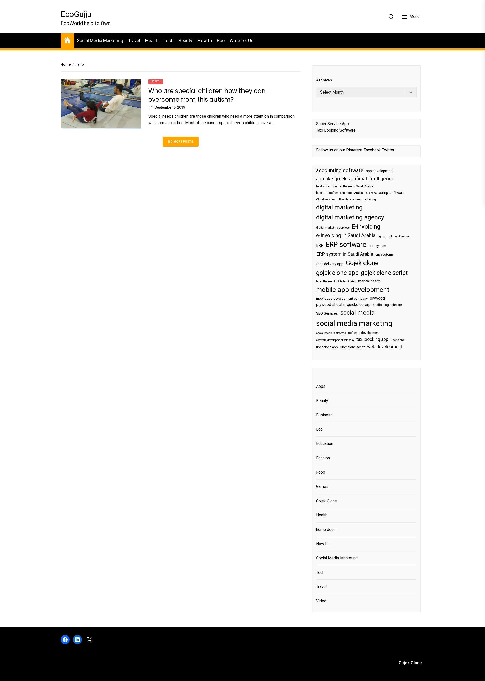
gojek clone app (337, 272)
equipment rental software (394, 236)
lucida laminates (345, 281)
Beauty (185, 40)
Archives (324, 80)
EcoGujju (76, 14)
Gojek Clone (326, 500)
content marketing (363, 199)
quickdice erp (359, 304)
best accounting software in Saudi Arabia (344, 186)
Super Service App (332, 123)
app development (380, 171)
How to (205, 40)
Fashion (323, 458)
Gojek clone (362, 263)
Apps (320, 386)
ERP (320, 245)
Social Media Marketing (100, 40)
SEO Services (327, 313)
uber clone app (327, 347)
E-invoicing (366, 226)
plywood (377, 298)
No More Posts (180, 141)
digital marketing (339, 207)
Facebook (372, 150)
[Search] (391, 17)
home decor (326, 529)
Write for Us (241, 40)
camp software (391, 193)
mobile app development (352, 289)
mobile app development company (342, 298)
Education (324, 443)
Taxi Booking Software (336, 130)
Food (320, 472)
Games (322, 486)
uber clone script (352, 347)
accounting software (339, 170)
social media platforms (331, 333)
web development (384, 346)
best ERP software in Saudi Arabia (339, 193)
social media (357, 312)
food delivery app (329, 264)
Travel (134, 40)
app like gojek (331, 179)
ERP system (377, 246)
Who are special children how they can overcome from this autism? (207, 95)
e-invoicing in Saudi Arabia (345, 235)
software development (364, 333)
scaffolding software (387, 305)
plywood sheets (330, 304)
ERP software (346, 245)
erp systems (384, 254)
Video (321, 601)
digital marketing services (333, 227)
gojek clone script (384, 272)
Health (151, 40)
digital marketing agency (350, 217)
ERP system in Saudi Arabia (344, 254)
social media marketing (354, 323)
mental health (369, 281)
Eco (221, 40)
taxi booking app (372, 339)
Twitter (388, 150)
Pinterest (354, 150)
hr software (324, 281)
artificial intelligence (371, 179)
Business (324, 415)
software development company (335, 340)
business (371, 193)
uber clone (397, 340)
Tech (168, 40)
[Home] (67, 40)
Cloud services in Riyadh (332, 199)
